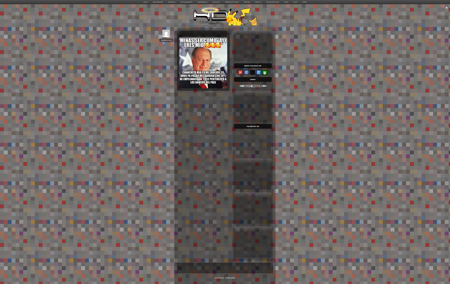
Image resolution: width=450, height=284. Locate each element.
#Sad (286, 2)
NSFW (305, 2)
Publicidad (230, 278)
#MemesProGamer (232, 2)
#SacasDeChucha (272, 2)
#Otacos (258, 2)
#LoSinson (216, 2)
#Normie (247, 2)
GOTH (295, 2)
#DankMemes (203, 2)
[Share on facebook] (163, 43)
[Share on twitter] (166, 43)
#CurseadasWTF (186, 2)
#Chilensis (172, 2)
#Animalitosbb (158, 2)
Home (145, 2)
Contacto (219, 278)
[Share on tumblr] (169, 43)
